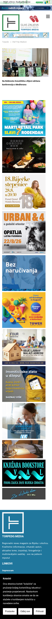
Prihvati (40, 611)
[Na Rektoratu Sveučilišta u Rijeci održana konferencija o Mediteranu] (25, 62)
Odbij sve (25, 611)
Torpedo (5, 42)
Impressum (8, 570)
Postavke (10, 611)
